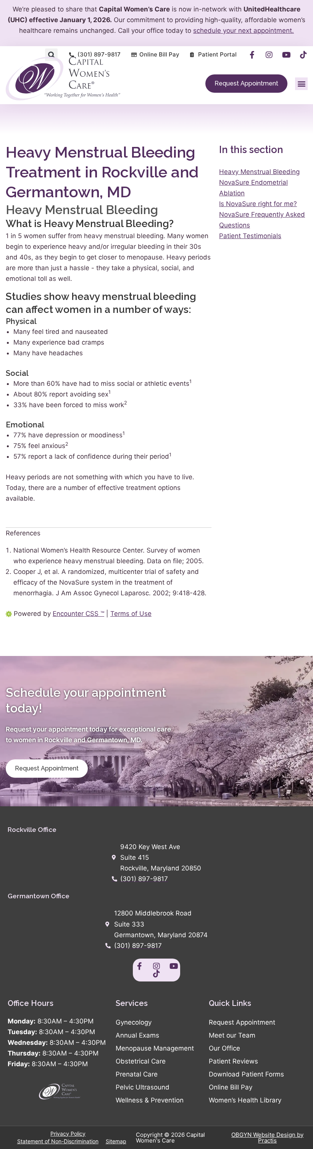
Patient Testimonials (250, 236)
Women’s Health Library (245, 1100)
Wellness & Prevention (150, 1100)
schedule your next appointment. (243, 30)
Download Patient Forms (246, 1074)
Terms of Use (131, 613)
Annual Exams (137, 1035)
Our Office (224, 1048)
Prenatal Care (137, 1074)
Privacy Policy (68, 1133)
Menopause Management (155, 1048)
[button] (51, 54)
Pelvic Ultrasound (142, 1087)
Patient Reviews (233, 1061)
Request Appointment (242, 1022)
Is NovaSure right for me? (258, 204)
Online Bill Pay (230, 1087)
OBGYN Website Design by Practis (267, 1137)
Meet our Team (232, 1035)
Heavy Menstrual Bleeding (259, 172)
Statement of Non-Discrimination (57, 1141)
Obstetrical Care (141, 1061)
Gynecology (134, 1022)
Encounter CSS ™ (78, 613)
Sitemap (116, 1141)
